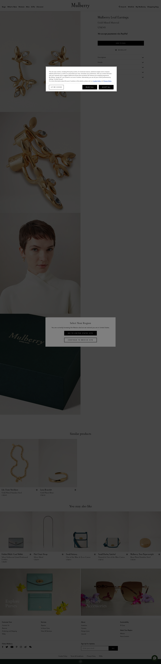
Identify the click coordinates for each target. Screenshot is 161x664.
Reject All (90, 87)
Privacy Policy (107, 81)
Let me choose (56, 87)
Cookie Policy (97, 81)
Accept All (106, 87)
